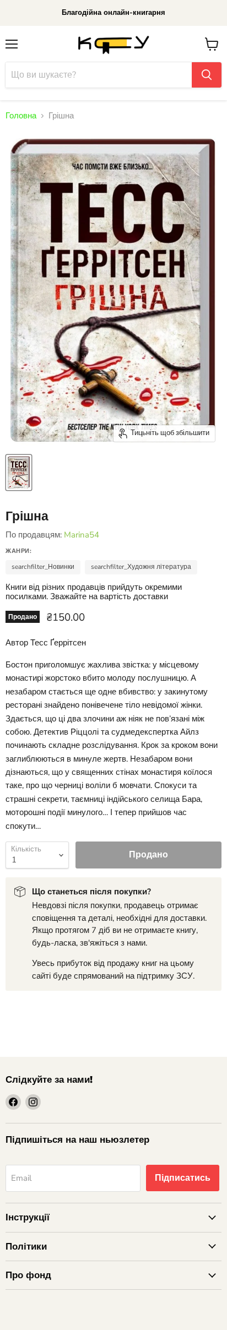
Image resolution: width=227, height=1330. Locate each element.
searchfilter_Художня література (141, 566)
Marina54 (81, 534)
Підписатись (182, 1178)
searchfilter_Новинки (43, 566)
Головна (21, 116)
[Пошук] (206, 75)
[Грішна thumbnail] (18, 472)
